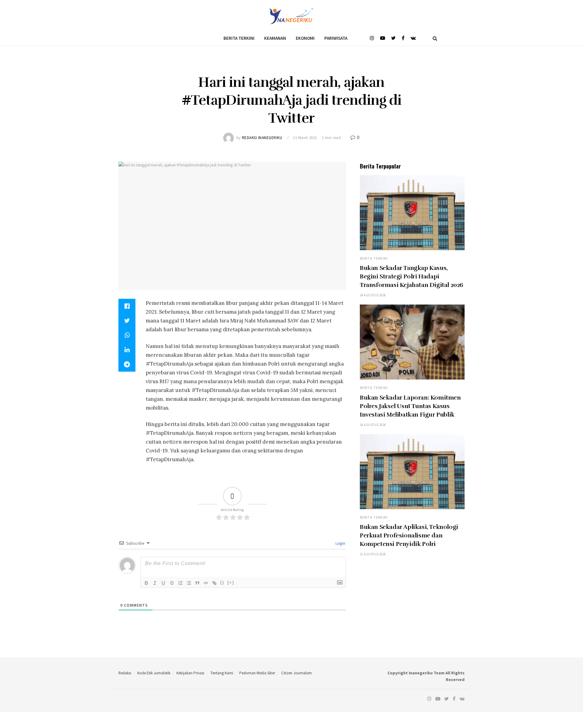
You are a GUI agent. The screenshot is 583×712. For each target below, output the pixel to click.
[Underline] (163, 583)
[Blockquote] (197, 583)
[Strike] (172, 583)
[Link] (214, 583)
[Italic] (155, 583)
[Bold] (146, 583)
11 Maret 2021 (305, 137)
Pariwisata (335, 38)
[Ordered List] (180, 583)
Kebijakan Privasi (190, 673)
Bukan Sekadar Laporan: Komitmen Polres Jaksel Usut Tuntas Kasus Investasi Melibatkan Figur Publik (410, 406)
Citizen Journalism (296, 673)
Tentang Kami (221, 673)
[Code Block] (206, 583)
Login (340, 543)
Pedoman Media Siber (257, 673)
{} (222, 582)
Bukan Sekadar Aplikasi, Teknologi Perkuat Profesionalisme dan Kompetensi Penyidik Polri (409, 535)
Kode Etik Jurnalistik (153, 673)
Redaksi (124, 673)
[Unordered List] (189, 583)
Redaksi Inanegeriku (262, 137)
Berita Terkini (238, 38)
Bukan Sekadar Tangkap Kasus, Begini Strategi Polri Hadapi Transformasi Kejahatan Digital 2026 (411, 276)
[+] (230, 582)
